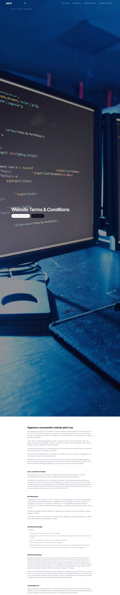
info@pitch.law (84, 454)
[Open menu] (25, 3)
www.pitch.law (58, 448)
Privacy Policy (37, 215)
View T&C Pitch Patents (20, 215)
